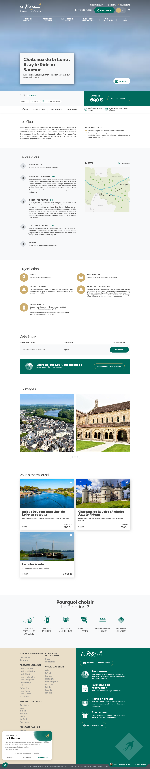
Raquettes (48, 690)
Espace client (106, 10)
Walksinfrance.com (94, 725)
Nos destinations (123, 19)
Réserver (119, 349)
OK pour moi (43, 757)
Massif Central (24, 705)
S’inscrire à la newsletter (98, 663)
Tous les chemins (25, 657)
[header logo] (30, 6)
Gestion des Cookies (100, 766)
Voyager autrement (108, 19)
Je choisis (27, 757)
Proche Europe (24, 722)
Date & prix (72, 109)
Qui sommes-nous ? (96, 4)
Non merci (10, 757)
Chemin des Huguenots (27, 679)
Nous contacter (125, 4)
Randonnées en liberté (67, 19)
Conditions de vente (40, 766)
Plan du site (26, 766)
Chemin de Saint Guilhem (27, 671)
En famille (48, 673)
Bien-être (48, 676)
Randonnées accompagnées (88, 19)
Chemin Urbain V (25, 674)
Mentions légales (56, 766)
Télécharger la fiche (95, 109)
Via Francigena (24, 688)
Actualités (23, 730)
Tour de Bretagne (25, 682)
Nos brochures (111, 4)
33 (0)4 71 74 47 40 (85, 10)
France (22, 708)
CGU (66, 766)
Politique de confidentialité (81, 766)
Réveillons (48, 692)
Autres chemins (25, 696)
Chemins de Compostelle (28, 19)
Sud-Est (22, 716)
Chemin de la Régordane (27, 677)
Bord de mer (49, 684)
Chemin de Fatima (25, 693)
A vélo (47, 670)
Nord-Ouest (24, 713)
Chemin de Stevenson (27, 668)
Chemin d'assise (25, 691)
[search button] (129, 10)
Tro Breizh (23, 685)
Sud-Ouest (23, 719)
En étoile (48, 687)
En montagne (49, 678)
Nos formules (24, 660)
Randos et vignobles (51, 681)
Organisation (56, 109)
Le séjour (24, 109)
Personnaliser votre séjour (118, 109)
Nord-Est (23, 710)
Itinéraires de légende (48, 19)
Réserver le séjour (119, 99)
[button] (5, 765)
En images (123, 81)
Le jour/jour (39, 109)
